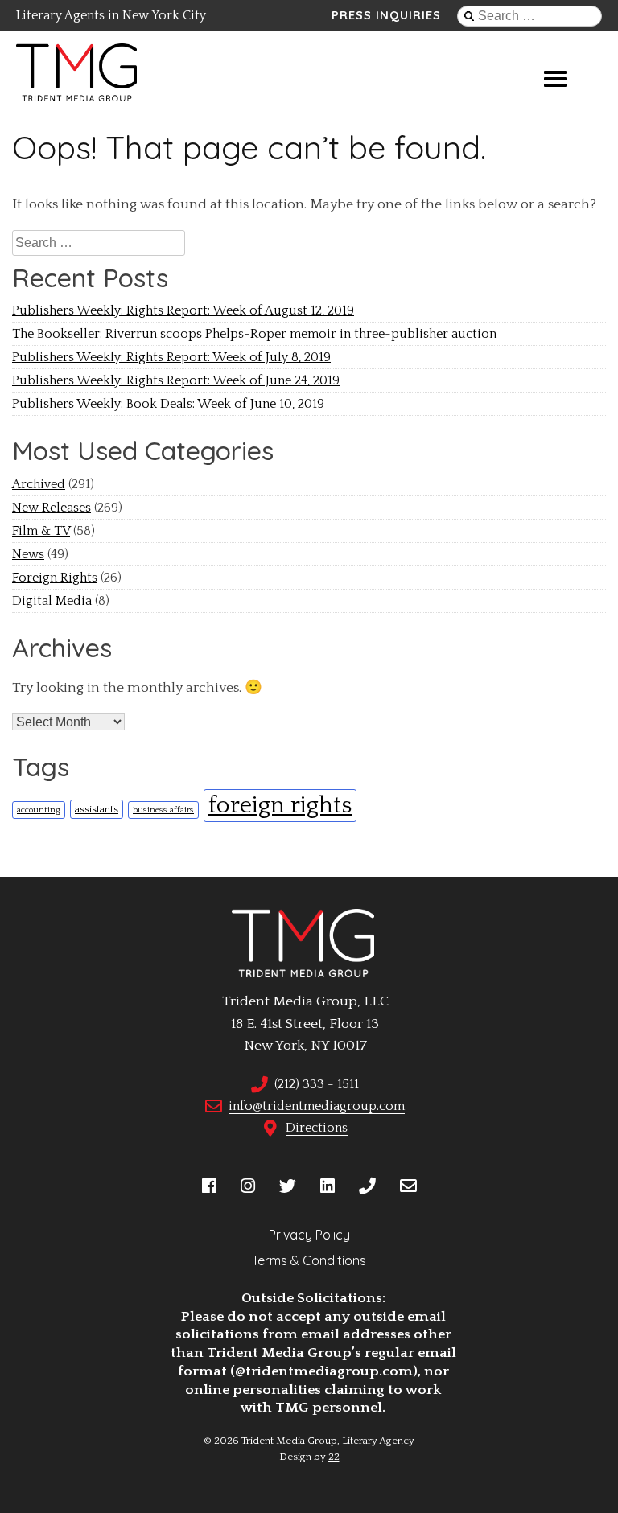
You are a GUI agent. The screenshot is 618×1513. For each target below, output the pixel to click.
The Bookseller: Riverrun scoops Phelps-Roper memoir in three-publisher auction (254, 334)
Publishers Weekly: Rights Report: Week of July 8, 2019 (171, 357)
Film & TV (41, 531)
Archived (38, 484)
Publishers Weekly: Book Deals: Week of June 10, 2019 (168, 404)
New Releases (51, 507)
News (28, 554)
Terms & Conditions (309, 1260)
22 (334, 1456)
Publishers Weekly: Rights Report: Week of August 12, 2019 (183, 310)
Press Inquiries (386, 15)
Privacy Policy (309, 1235)
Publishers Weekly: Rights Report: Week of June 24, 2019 (176, 380)
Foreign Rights (54, 577)
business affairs (163, 810)
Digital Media (52, 601)
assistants (96, 809)
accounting (38, 810)
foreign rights (280, 805)
